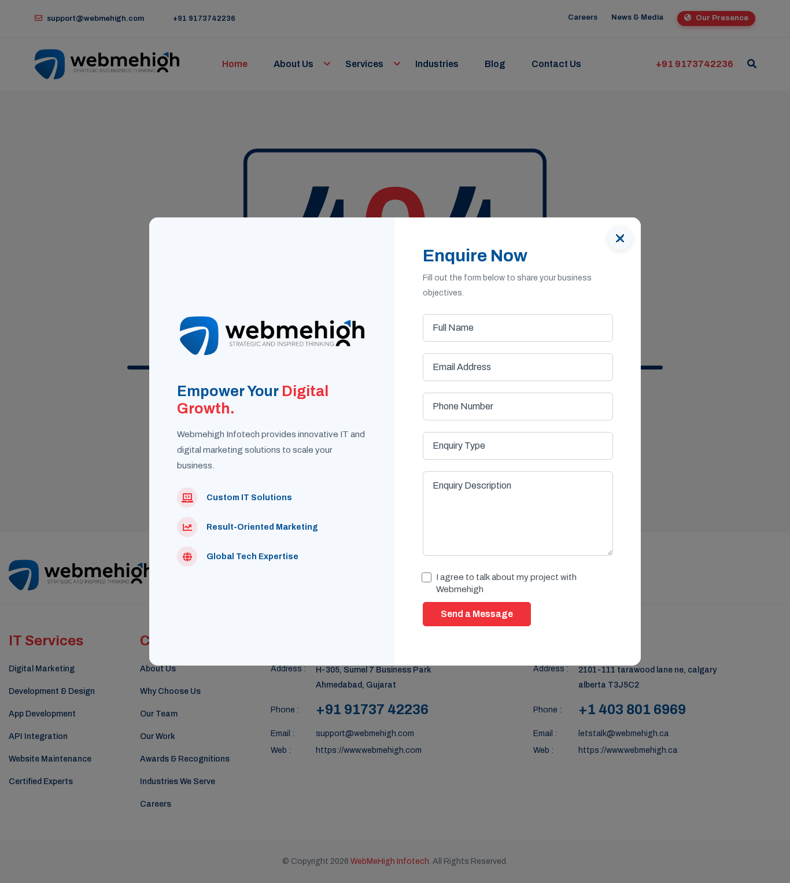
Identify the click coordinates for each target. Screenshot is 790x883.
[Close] (620, 238)
